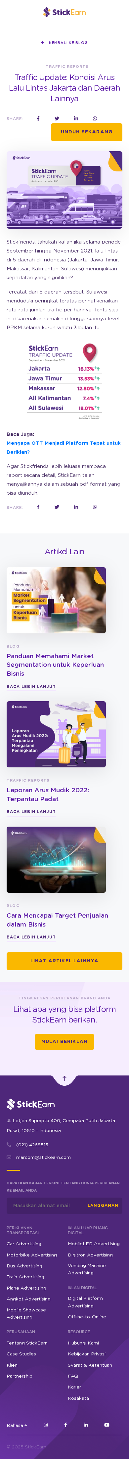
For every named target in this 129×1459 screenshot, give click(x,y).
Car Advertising (24, 1244)
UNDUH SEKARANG (86, 132)
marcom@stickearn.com (43, 1157)
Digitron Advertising (90, 1255)
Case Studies (21, 1354)
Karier (74, 1387)
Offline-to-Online (87, 1317)
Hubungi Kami (83, 1343)
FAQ (73, 1376)
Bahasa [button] (15, 1425)
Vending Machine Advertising (87, 1269)
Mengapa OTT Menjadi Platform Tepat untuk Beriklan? (64, 448)
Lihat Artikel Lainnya (64, 961)
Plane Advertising (26, 1288)
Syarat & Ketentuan (90, 1365)
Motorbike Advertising (32, 1255)
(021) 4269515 (32, 1145)
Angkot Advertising (29, 1299)
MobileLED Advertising (94, 1244)
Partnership (19, 1376)
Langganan (103, 1206)
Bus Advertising (24, 1266)
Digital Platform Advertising (85, 1302)
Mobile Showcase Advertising (26, 1314)
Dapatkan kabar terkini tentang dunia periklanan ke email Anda (63, 1186)
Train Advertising (25, 1277)
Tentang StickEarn (27, 1343)
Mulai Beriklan (64, 1041)
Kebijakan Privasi (87, 1354)
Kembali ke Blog (68, 43)
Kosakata (78, 1398)
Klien (12, 1365)
